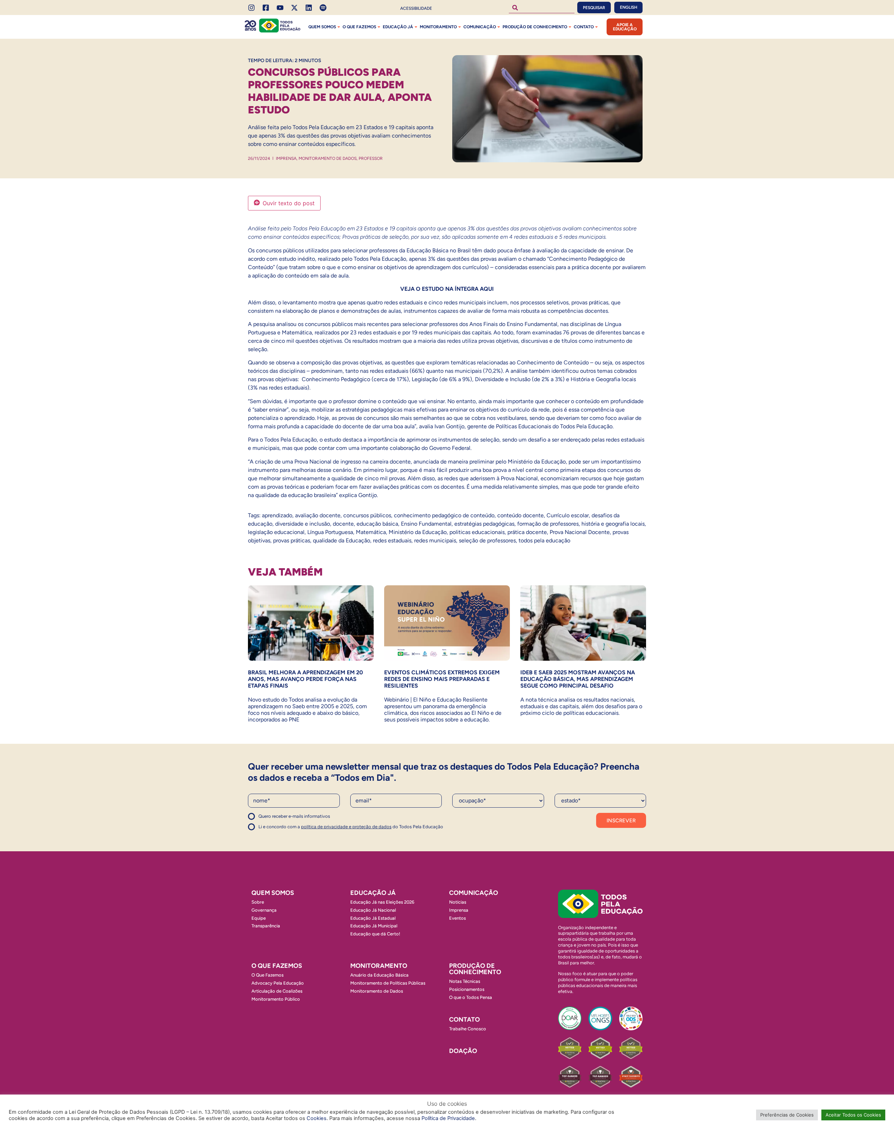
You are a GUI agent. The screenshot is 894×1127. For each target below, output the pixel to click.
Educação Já (398, 26)
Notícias (457, 902)
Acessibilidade (416, 8)
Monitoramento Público (275, 999)
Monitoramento (438, 26)
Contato (584, 26)
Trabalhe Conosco (467, 1028)
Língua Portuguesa (330, 532)
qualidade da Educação (341, 540)
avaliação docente (317, 515)
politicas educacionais (477, 532)
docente (343, 523)
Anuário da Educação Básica (379, 975)
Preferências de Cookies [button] (787, 1115)
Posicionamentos (466, 989)
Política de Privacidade (448, 1118)
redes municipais (435, 540)
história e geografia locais (613, 523)
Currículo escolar (568, 515)
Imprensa (286, 158)
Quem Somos (322, 26)
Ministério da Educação (418, 532)
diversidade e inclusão (302, 523)
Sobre (257, 902)
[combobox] (541, 7)
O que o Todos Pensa (470, 997)
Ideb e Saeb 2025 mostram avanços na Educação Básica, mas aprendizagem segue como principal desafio (577, 679)
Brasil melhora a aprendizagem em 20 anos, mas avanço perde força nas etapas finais (305, 679)
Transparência (265, 925)
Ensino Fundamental (426, 523)
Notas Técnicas (464, 981)
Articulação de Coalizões (276, 991)
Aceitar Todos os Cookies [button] (853, 1115)
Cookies (317, 1118)
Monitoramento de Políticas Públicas (387, 983)
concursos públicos (367, 515)
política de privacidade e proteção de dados (346, 826)
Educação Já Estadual (373, 918)
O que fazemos (359, 26)
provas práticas (291, 540)
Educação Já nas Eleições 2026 (382, 902)
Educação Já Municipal (373, 925)
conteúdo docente (520, 515)
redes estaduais (392, 540)
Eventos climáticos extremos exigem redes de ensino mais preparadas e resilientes (442, 679)
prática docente (527, 532)
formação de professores (548, 523)
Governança (264, 910)
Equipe (258, 918)
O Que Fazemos (267, 975)
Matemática (371, 532)
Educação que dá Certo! (375, 933)
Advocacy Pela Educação (277, 983)
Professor (371, 158)
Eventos (457, 918)
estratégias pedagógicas (484, 523)
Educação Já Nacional (373, 910)
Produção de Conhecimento (535, 26)
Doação (463, 1051)
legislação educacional (276, 532)
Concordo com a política (273, 819)
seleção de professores (487, 540)
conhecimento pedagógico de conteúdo (444, 515)
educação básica (377, 523)
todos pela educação (544, 540)
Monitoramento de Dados (328, 158)
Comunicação (479, 26)
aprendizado (277, 515)
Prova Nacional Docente (580, 532)
